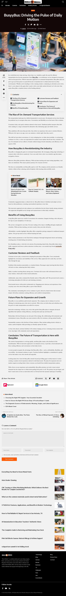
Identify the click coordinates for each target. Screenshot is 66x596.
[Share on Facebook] (25, 24)
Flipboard (10, 385)
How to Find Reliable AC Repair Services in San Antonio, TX (22, 513)
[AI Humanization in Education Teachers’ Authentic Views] (59, 522)
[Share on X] (28, 24)
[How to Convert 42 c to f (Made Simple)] (36, 182)
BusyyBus (35, 77)
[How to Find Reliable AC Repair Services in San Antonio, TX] (59, 513)
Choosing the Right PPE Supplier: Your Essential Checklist (23, 397)
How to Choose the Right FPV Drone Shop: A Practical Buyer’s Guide (27, 400)
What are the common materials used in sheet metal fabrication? (24, 497)
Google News (43, 385)
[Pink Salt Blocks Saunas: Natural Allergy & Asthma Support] (59, 538)
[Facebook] (3, 588)
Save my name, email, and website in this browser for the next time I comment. (21, 455)
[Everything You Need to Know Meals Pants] (59, 472)
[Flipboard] (5, 385)
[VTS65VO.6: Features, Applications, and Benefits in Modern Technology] (59, 505)
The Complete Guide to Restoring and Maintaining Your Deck (23, 530)
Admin (24, 28)
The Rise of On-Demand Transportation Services (18, 99)
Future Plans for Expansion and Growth (48, 102)
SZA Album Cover (10, 406)
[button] (3, 2)
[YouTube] (6, 588)
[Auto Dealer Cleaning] (59, 480)
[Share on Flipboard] (31, 24)
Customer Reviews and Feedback (49, 98)
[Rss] (9, 588)
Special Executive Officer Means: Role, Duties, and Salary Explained (54, 191)
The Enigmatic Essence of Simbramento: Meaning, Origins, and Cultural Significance (32, 403)
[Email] (34, 24)
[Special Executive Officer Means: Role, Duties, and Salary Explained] (54, 182)
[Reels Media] (33, 2)
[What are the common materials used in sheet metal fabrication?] (59, 497)
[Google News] (37, 385)
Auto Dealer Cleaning (9, 480)
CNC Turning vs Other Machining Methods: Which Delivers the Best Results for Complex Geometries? (25, 488)
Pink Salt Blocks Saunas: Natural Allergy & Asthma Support (22, 538)
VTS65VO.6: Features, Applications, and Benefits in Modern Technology (27, 505)
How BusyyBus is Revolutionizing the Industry (22, 104)
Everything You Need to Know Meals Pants (17, 472)
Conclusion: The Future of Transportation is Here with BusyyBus (49, 107)
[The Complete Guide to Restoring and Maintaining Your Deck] (59, 530)
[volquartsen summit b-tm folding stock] (59, 547)
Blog (33, 10)
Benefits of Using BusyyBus (20, 108)
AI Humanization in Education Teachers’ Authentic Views (21, 522)
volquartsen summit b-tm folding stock (15, 547)
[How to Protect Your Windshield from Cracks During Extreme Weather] (19, 182)
